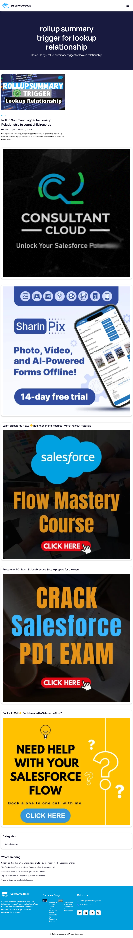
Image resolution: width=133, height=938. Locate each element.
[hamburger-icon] (128, 6)
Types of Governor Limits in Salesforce (17, 880)
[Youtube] (79, 912)
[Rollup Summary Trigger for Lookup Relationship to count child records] (33, 92)
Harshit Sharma (24, 130)
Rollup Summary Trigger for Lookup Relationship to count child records (26, 122)
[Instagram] (98, 912)
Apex (3, 115)
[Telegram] (92, 912)
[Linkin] (85, 912)
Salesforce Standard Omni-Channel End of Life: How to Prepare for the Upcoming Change (38, 863)
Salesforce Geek (21, 5)
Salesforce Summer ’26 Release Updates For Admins (23, 871)
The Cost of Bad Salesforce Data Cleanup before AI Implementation (29, 867)
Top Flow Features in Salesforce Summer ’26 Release (23, 876)
